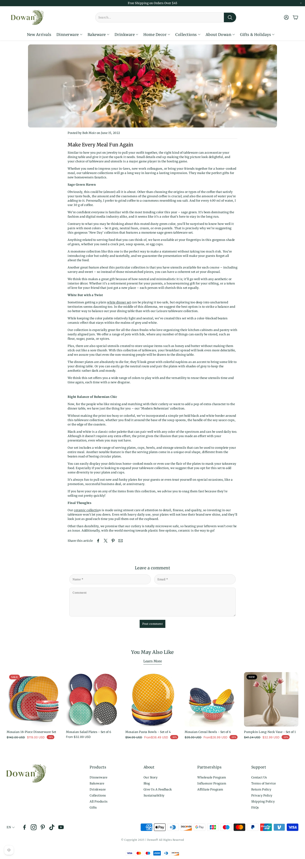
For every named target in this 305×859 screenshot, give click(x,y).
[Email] (120, 541)
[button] (165, 17)
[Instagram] (34, 827)
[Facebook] (24, 827)
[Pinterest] (43, 827)
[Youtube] (61, 827)
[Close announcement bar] (301, 3)
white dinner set (119, 302)
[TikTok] (52, 827)
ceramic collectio (86, 510)
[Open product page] (93, 699)
